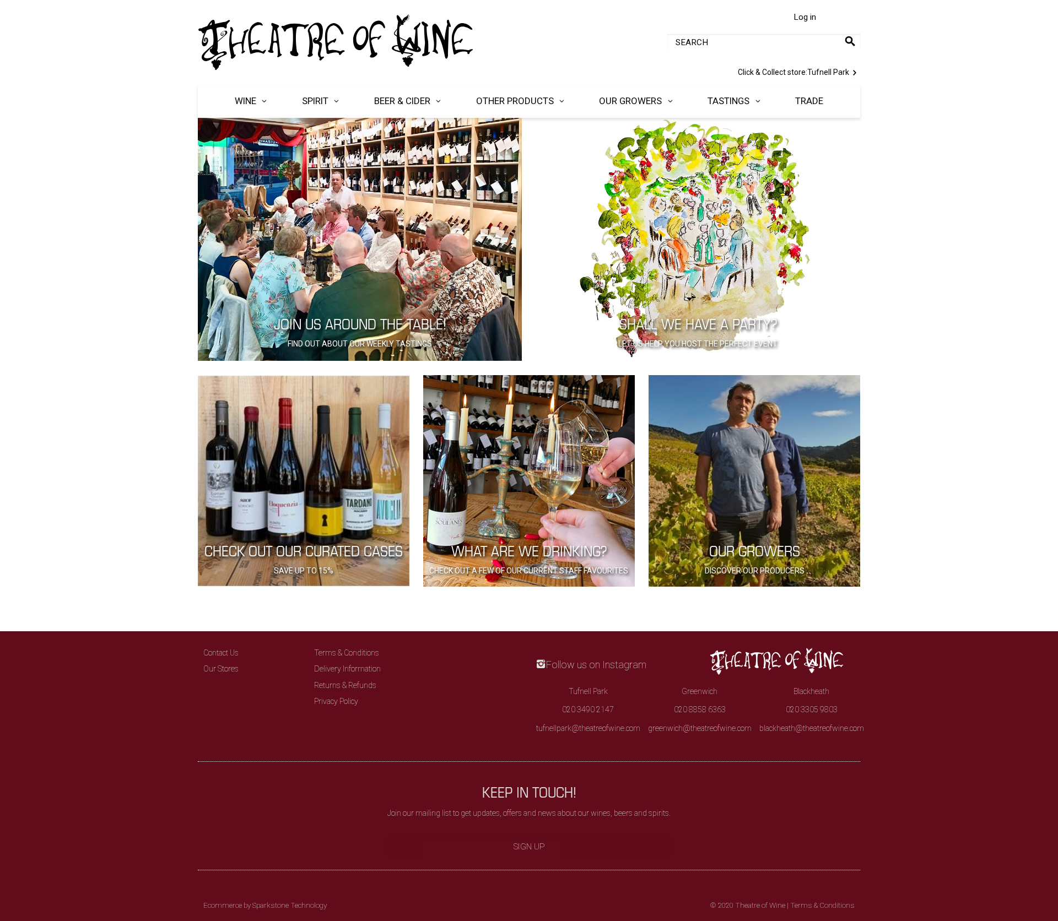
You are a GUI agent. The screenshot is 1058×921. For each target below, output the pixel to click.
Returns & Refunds (345, 685)
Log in (805, 17)
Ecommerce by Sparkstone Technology (265, 905)
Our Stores (221, 668)
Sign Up (529, 847)
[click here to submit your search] (850, 41)
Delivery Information (347, 668)
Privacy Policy (336, 701)
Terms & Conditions (346, 652)
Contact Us (221, 652)
